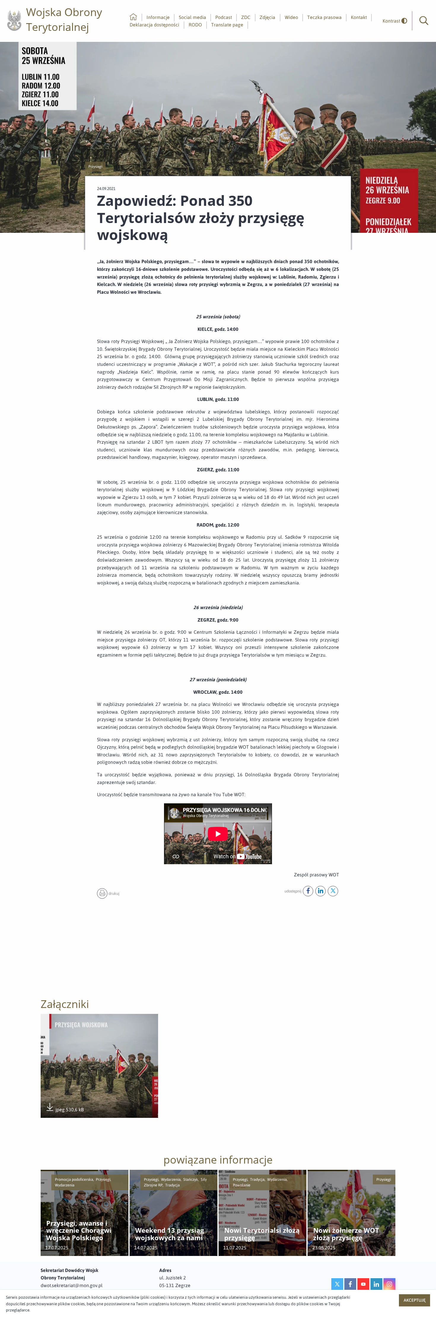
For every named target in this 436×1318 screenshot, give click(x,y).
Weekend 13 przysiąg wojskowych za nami (169, 1234)
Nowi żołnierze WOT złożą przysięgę (346, 1234)
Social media (192, 17)
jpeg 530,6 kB (64, 1110)
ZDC (245, 17)
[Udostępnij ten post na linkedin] (320, 891)
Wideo (291, 17)
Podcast (223, 17)
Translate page (227, 24)
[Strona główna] (133, 17)
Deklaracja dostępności (154, 24)
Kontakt (359, 17)
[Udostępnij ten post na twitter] (333, 891)
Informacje (158, 17)
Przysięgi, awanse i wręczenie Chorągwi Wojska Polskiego (79, 1231)
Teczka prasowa (324, 17)
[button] (423, 21)
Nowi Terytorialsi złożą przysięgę (262, 1234)
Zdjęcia (267, 17)
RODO (195, 24)
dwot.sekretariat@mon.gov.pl (72, 1285)
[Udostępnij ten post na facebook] (308, 891)
